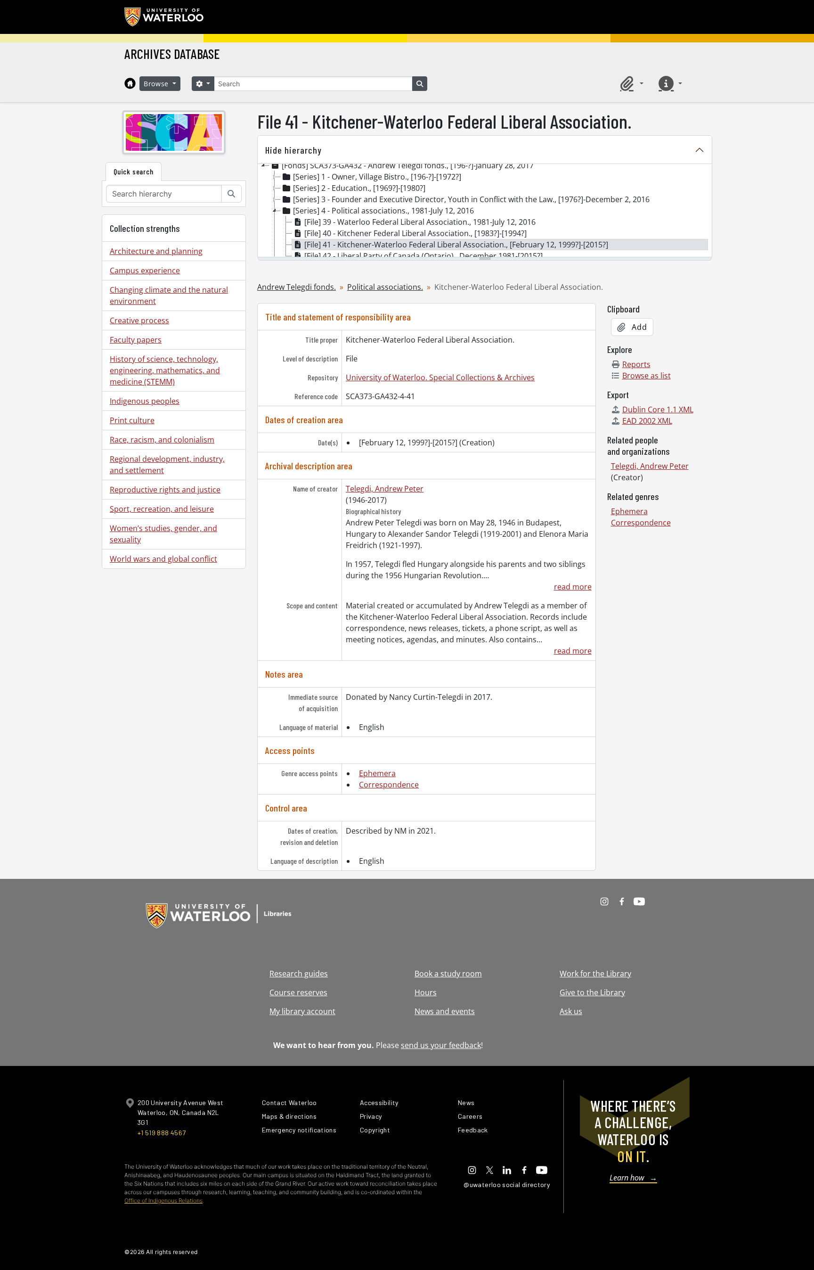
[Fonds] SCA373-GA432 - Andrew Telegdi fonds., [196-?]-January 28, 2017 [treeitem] (408, 165)
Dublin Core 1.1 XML (657, 409)
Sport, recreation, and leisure (162, 509)
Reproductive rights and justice (165, 489)
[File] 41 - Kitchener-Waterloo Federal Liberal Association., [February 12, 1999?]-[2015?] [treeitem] (456, 244)
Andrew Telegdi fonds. (296, 287)
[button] (630, 83)
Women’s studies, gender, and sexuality (163, 534)
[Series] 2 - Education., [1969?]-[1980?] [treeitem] (359, 188)
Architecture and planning (156, 251)
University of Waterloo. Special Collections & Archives (440, 377)
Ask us (571, 1011)
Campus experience (145, 270)
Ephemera (377, 773)
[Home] (130, 83)
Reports (636, 364)
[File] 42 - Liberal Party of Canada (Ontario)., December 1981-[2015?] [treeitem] (423, 256)
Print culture (132, 420)
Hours (426, 992)
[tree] (485, 211)
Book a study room (448, 973)
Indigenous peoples (144, 401)
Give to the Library (592, 992)
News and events (445, 1011)
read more (572, 587)
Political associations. (385, 287)
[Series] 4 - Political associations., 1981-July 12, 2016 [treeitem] (383, 210)
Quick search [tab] (134, 171)
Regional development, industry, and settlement (167, 464)
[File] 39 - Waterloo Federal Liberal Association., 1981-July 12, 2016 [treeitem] (420, 222)
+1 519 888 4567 (162, 1133)
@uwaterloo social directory (507, 1184)
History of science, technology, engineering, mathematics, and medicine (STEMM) (165, 370)
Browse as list (646, 375)
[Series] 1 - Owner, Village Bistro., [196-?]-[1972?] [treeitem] (377, 177)
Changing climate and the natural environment (169, 295)
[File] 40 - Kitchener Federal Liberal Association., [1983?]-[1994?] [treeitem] (415, 233)
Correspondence (389, 784)
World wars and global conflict (163, 559)
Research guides (298, 973)
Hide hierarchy (293, 150)
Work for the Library (595, 973)
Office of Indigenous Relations (163, 1200)
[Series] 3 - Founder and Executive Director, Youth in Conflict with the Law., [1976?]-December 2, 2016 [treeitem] (471, 199)
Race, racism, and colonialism (162, 439)
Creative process (139, 320)
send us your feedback (441, 1045)
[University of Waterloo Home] (164, 17)
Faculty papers (136, 340)
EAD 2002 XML (647, 421)
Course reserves (298, 992)
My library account (302, 1011)
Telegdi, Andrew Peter (384, 488)
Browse (157, 83)
